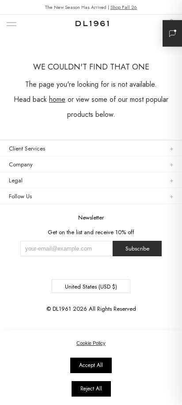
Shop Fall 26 (123, 7)
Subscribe (137, 248)
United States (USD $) (91, 286)
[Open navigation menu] (11, 24)
